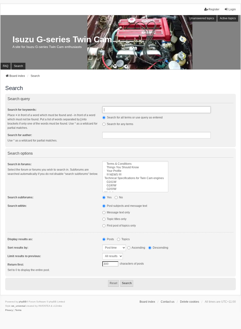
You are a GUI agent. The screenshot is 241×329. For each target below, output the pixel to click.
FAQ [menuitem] (5, 66)
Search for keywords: (22, 109)
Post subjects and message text (126, 206)
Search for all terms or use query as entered (134, 117)
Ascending (138, 247)
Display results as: (20, 239)
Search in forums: (20, 164)
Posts (110, 239)
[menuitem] (9, 310)
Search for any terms (119, 124)
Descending (160, 247)
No (120, 197)
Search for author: (20, 135)
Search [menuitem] (18, 66)
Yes (109, 197)
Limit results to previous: (24, 256)
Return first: (16, 264)
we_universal (18, 306)
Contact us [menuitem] (167, 301)
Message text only (118, 212)
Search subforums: (20, 197)
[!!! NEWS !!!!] (135, 174)
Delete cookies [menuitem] (189, 301)
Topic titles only (116, 219)
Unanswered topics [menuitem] (201, 18)
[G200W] (135, 189)
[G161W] (135, 182)
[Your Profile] (135, 171)
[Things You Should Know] (135, 167)
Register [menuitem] (214, 9)
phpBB (22, 301)
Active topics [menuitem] (228, 18)
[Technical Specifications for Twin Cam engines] (135, 178)
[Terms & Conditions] (135, 164)
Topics (125, 239)
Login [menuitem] (232, 9)
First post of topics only (121, 225)
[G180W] (135, 185)
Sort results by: (18, 247)
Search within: (17, 206)
